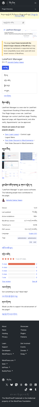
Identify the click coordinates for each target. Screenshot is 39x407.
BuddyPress (7, 371)
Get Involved (25, 343)
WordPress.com (9, 360)
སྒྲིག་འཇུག (7, 86)
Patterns (23, 337)
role (31, 242)
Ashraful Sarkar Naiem (16, 62)
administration (22, 238)
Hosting (5, 333)
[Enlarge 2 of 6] (16, 163)
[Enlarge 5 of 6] (34, 165)
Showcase (24, 326)
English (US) (33, 233)
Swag (23, 354)
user (35, 242)
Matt (5, 364)
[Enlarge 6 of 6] (34, 174)
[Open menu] (36, 3)
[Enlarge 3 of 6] (16, 173)
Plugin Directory (7, 9)
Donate (24, 350)
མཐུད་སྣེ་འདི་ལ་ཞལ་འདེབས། (9, 314)
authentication (32, 238)
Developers (6, 350)
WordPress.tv (8, 354)
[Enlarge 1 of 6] (16, 155)
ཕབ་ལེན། (5, 68)
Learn (4, 343)
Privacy (5, 337)
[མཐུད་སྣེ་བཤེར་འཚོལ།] (23, 23)
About (4, 326)
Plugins (23, 333)
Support (5, 347)
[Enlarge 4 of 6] (34, 155)
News (4, 330)
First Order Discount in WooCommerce (19, 140)
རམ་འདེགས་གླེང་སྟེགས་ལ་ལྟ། (10, 296)
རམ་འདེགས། (7, 96)
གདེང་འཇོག (7, 80)
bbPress (6, 367)
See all (34, 281)
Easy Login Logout (12, 134)
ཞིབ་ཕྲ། (6, 75)
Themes (23, 330)
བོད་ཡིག (9, 380)
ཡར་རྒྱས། (6, 91)
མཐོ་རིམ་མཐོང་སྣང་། (7, 248)
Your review (6, 281)
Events (23, 347)
